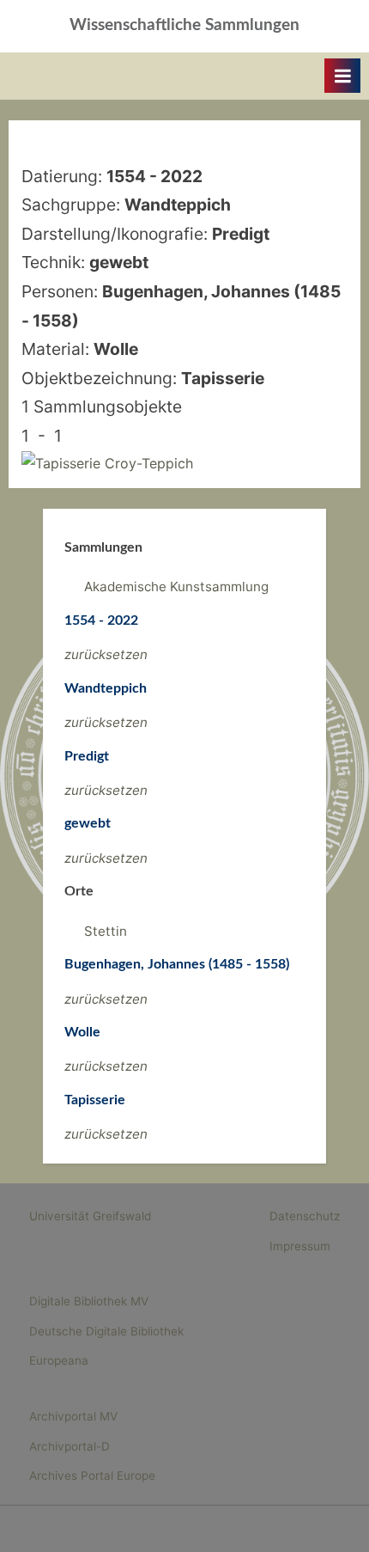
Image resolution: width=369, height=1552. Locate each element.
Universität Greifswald (90, 1216)
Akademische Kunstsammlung (176, 586)
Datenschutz (304, 1216)
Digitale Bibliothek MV (88, 1301)
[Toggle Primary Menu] (342, 75)
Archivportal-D (69, 1446)
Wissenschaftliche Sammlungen (184, 25)
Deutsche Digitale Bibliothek (106, 1331)
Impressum (299, 1246)
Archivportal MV (73, 1416)
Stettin (105, 931)
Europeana (58, 1360)
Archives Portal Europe (92, 1475)
